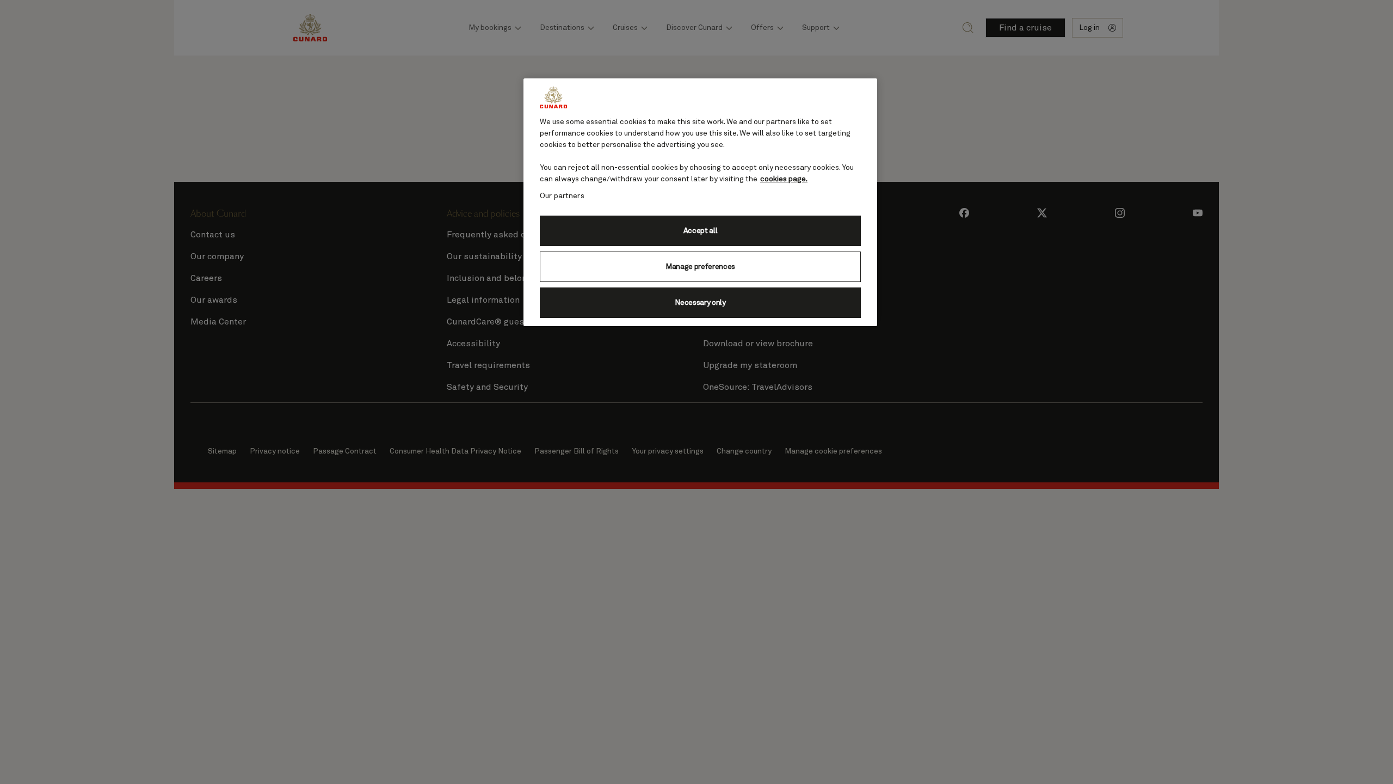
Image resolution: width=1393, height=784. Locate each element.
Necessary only (700, 303)
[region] (700, 202)
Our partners (562, 196)
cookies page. (784, 179)
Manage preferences (700, 267)
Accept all (700, 231)
